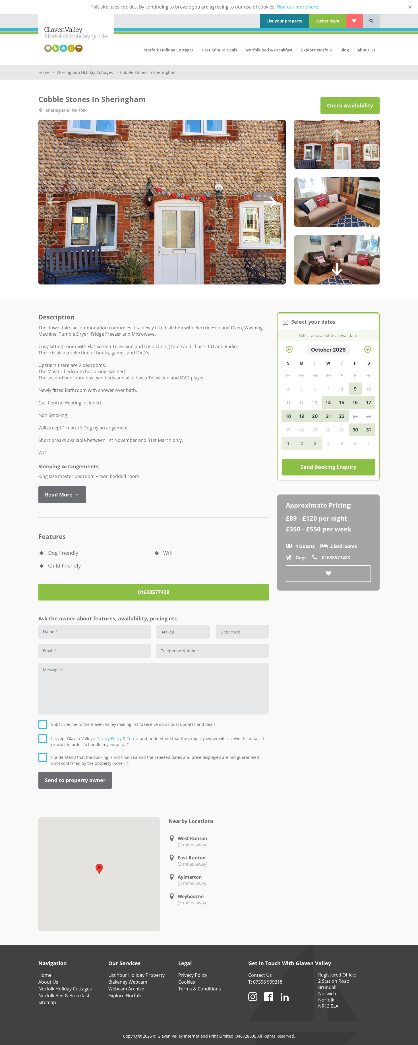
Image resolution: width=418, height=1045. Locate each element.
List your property (284, 21)
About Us (366, 50)
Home (44, 72)
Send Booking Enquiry (328, 467)
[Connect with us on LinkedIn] (284, 1003)
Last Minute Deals (219, 50)
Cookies (186, 982)
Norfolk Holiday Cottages (169, 50)
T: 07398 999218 (265, 982)
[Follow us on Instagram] (252, 1003)
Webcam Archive (126, 989)
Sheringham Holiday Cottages (85, 72)
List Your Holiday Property (136, 975)
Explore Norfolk (316, 50)
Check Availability (350, 105)
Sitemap (47, 1002)
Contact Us (260, 975)
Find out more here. (298, 7)
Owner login (327, 21)
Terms (133, 738)
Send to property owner (75, 780)
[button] (54, 202)
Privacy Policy (109, 738)
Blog (344, 50)
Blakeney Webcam (127, 982)
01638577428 (153, 592)
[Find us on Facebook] (268, 1003)
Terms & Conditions (199, 989)
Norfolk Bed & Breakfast (269, 50)
